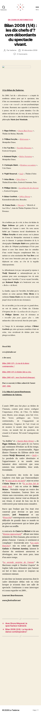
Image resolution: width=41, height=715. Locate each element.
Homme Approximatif (12, 534)
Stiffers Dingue (24, 196)
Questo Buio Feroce (25, 130)
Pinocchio (7, 517)
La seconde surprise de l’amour (18, 562)
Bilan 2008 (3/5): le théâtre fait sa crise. (16, 372)
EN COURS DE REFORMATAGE (20, 20)
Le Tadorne (14, 710)
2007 (4, 386)
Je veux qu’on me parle (15, 481)
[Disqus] (20, 671)
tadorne (13, 50)
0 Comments (22, 54)
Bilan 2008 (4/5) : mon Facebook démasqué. (18, 377)
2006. (9, 386)
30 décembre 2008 (29, 50)
